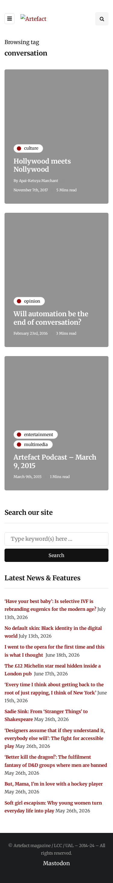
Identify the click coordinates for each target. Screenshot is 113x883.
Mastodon (56, 863)
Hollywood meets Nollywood (42, 165)
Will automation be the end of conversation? (51, 318)
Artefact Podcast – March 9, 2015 (55, 461)
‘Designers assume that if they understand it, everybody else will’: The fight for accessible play (55, 738)
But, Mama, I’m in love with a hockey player (54, 784)
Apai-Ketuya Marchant (38, 180)
